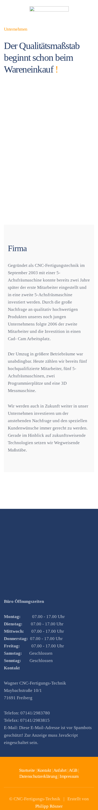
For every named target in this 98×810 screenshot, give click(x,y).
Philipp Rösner (49, 806)
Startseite (27, 770)
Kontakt (44, 770)
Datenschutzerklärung (38, 776)
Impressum (69, 776)
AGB (73, 770)
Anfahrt (60, 770)
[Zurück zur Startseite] (49, 13)
